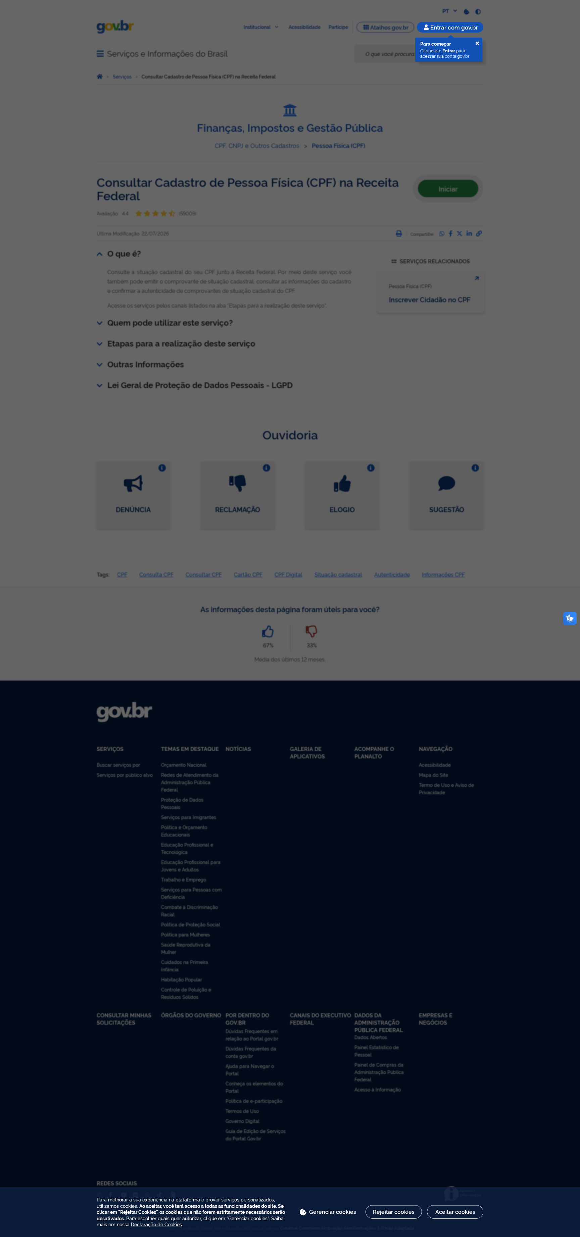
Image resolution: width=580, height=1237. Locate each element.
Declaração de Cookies (156, 1224)
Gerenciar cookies (332, 1211)
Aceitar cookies (455, 1211)
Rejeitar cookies (394, 1211)
